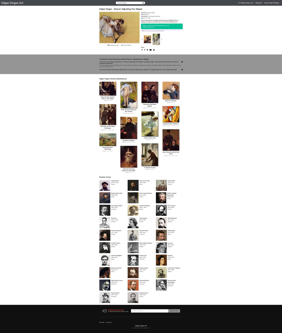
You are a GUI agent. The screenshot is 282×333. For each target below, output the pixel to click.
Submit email (174, 311)
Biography (259, 3)
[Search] (143, 3)
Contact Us (109, 322)
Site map (101, 322)
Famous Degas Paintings (271, 3)
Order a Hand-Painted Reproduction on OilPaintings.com (156, 26)
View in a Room (127, 45)
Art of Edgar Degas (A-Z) (245, 3)
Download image (114, 45)
